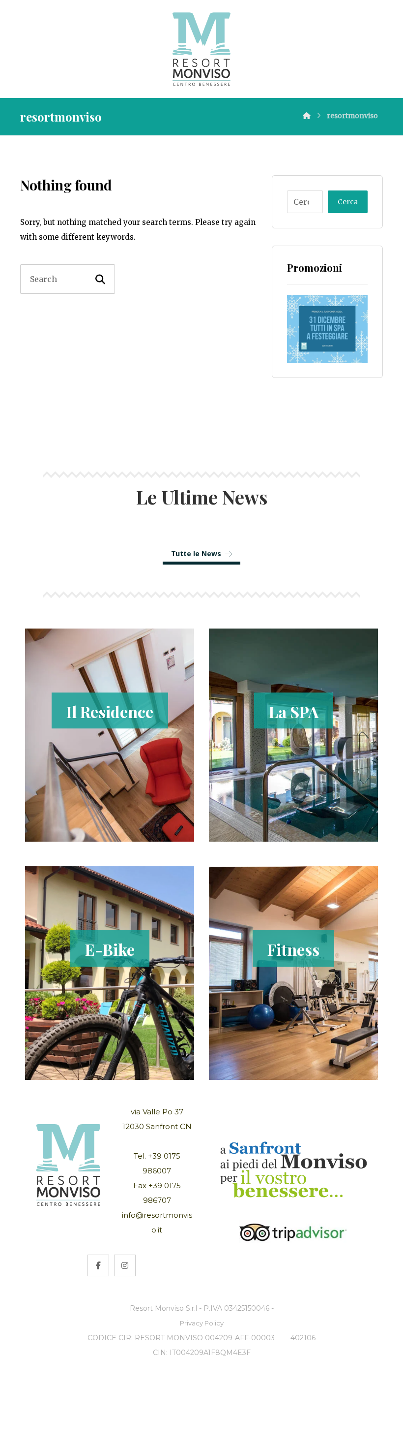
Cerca (348, 201)
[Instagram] (125, 1265)
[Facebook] (98, 1265)
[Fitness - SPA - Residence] (201, 49)
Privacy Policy (202, 1323)
